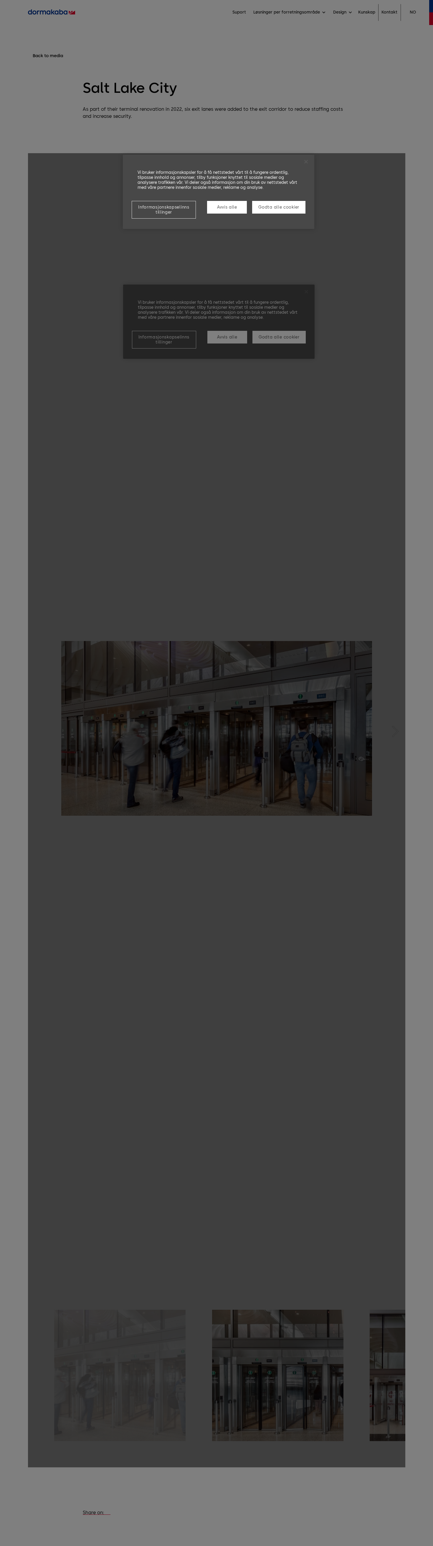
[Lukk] (306, 161)
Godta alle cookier (278, 207)
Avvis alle (227, 207)
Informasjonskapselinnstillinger (163, 210)
